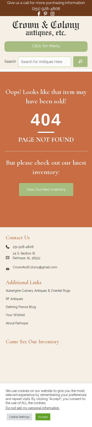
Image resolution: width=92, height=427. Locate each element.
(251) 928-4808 (46, 8)
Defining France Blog (21, 307)
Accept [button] (43, 417)
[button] (80, 61)
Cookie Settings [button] (19, 417)
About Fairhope (17, 323)
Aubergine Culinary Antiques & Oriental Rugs (38, 290)
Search (10, 61)
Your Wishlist (15, 315)
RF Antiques (14, 299)
